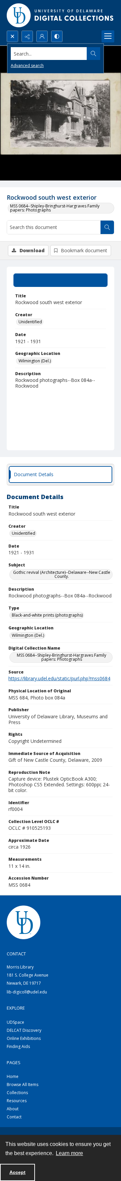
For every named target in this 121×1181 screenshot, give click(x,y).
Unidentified (30, 322)
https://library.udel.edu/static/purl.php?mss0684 (59, 678)
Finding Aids (18, 1046)
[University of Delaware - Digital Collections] (60, 15)
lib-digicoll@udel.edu (27, 992)
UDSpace (15, 1022)
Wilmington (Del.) (34, 361)
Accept (17, 1172)
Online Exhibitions (24, 1038)
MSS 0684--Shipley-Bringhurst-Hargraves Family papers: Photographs (54, 208)
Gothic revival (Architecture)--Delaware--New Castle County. (61, 574)
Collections (17, 1092)
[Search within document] (107, 227)
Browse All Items (22, 1084)
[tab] (60, 280)
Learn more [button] (69, 1153)
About (12, 1109)
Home (12, 1076)
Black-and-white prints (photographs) (47, 615)
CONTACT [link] (16, 954)
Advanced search (27, 65)
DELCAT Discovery (24, 1030)
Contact (14, 1117)
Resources (17, 1101)
